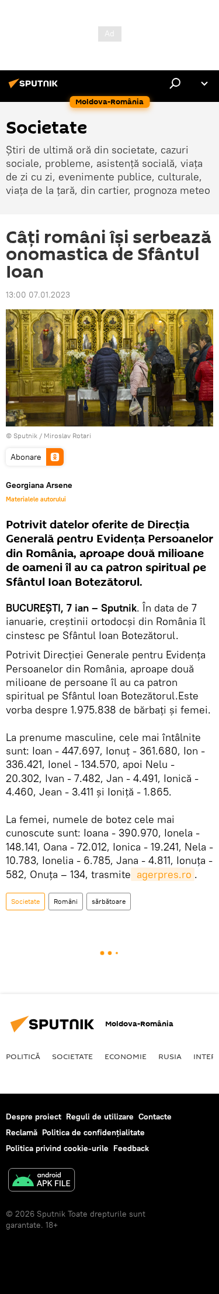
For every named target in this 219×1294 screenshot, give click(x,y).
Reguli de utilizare (100, 1116)
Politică (23, 1056)
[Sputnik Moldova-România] (35, 88)
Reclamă (21, 1132)
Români (66, 901)
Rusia (170, 1056)
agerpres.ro (163, 874)
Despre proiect (33, 1116)
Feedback (131, 1148)
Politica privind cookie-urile (57, 1148)
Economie (126, 1056)
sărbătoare (109, 901)
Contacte (155, 1116)
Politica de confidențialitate (93, 1132)
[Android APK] (41, 1181)
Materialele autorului (36, 499)
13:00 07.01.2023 (38, 294)
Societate (25, 901)
